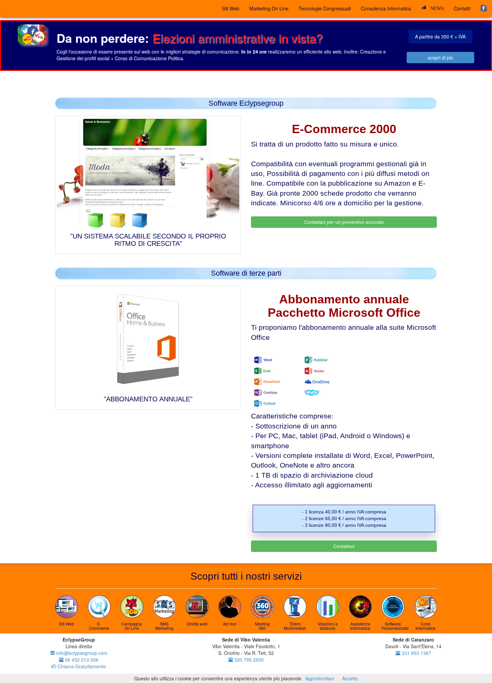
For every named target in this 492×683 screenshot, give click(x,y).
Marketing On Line (269, 8)
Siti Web (230, 8)
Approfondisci (319, 678)
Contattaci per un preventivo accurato (344, 222)
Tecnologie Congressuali (325, 8)
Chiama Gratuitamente (81, 666)
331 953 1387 (415, 653)
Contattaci (344, 546)
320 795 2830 (248, 659)
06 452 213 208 (81, 659)
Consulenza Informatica (386, 8)
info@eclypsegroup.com (81, 653)
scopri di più (440, 57)
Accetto (350, 678)
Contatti (462, 8)
